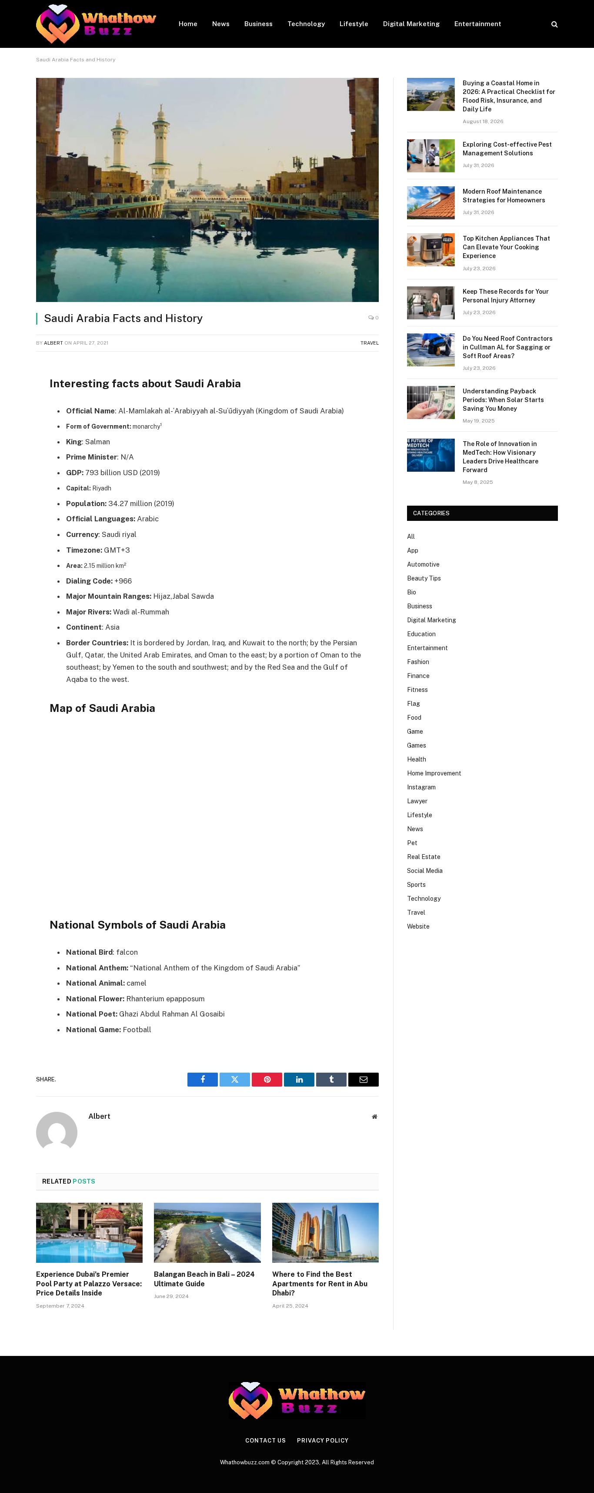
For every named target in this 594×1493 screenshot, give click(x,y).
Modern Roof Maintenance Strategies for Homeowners (504, 196)
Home (188, 23)
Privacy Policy (323, 1440)
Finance (418, 675)
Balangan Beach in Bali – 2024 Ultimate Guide (204, 1279)
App (412, 550)
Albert (53, 343)
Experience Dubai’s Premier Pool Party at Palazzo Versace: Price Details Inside (89, 1284)
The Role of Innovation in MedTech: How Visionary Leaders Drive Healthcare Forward (500, 456)
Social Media (425, 870)
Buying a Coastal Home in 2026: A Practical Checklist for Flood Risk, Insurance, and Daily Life (509, 96)
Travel (369, 343)
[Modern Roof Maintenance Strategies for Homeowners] (431, 202)
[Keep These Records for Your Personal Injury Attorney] (431, 302)
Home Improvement (434, 773)
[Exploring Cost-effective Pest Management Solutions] (431, 155)
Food (414, 717)
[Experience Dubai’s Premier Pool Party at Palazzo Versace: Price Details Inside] (89, 1233)
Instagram (421, 787)
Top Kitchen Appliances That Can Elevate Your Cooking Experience (506, 247)
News (221, 23)
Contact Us (265, 1440)
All (411, 536)
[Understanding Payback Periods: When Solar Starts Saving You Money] (431, 402)
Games (416, 745)
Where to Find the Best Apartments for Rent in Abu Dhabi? (319, 1284)
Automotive (423, 564)
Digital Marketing (411, 23)
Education (421, 634)
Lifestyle (354, 23)
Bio (411, 592)
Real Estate (423, 856)
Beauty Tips (424, 578)
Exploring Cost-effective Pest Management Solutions (507, 149)
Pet (412, 842)
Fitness (417, 689)
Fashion (418, 661)
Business (258, 23)
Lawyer (417, 801)
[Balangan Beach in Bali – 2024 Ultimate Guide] (207, 1233)
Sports (416, 884)
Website (418, 926)
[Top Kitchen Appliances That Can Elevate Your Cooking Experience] (431, 249)
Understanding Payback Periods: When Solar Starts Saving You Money (503, 400)
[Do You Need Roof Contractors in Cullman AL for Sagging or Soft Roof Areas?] (431, 349)
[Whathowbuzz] (96, 24)
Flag (413, 703)
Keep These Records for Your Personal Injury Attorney (506, 296)
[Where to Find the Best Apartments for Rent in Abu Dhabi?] (325, 1233)
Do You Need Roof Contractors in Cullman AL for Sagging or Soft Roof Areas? (508, 347)
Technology (306, 23)
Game (415, 731)
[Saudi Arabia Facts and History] (207, 190)
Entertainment (477, 23)
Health (416, 759)
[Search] (554, 24)
